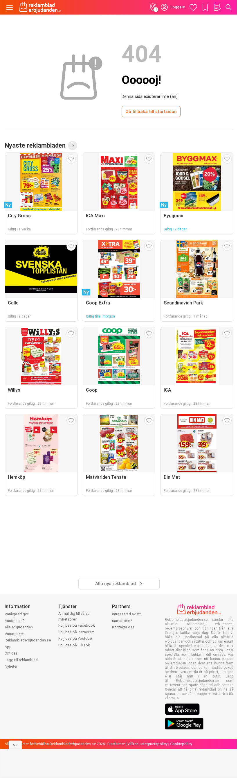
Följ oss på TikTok (74, 645)
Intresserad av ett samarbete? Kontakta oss (126, 620)
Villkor (132, 744)
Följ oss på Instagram (76, 632)
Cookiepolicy (181, 744)
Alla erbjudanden (19, 627)
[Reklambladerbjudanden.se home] (40, 7)
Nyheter (11, 666)
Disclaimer (116, 744)
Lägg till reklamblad (21, 660)
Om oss (11, 653)
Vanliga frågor (16, 614)
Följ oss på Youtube (75, 638)
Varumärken (15, 634)
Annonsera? (15, 621)
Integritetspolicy (153, 744)
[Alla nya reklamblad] (72, 145)
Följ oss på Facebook (76, 625)
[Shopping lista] (217, 7)
